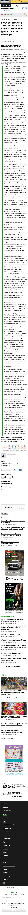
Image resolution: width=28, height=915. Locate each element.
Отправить (4, 513)
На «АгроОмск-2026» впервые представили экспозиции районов (11, 731)
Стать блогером (7, 876)
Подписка (5, 879)
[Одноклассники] (21, 470)
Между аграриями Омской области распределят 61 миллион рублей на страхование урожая (11, 535)
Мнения (5, 852)
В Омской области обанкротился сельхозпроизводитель (10, 542)
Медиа (4, 842)
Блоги (4, 859)
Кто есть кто (6, 845)
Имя (2, 489)
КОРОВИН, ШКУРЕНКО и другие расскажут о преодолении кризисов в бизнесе (14, 724)
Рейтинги (5, 855)
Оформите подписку (18, 785)
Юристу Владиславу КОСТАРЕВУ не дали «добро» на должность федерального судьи (13, 639)
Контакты (5, 872)
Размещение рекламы (9, 865)
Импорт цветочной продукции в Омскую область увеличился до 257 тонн (12, 620)
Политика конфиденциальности (13, 900)
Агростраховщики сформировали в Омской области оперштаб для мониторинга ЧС (13, 528)
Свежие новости (7, 616)
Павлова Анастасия (11, 454)
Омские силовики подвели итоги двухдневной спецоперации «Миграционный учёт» (14, 652)
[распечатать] (14, 471)
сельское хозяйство (7, 463)
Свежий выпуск (7, 838)
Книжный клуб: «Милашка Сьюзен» (11, 634)
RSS (4, 882)
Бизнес (4, 675)
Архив (4, 862)
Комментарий (4, 495)
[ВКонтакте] (20, 470)
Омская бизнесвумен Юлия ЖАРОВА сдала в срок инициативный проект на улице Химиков (13, 646)
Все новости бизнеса (6, 738)
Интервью (5, 848)
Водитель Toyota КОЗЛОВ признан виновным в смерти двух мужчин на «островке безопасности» (13, 627)
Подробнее (12, 905)
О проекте (5, 869)
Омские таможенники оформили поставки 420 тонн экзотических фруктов (14, 716)
